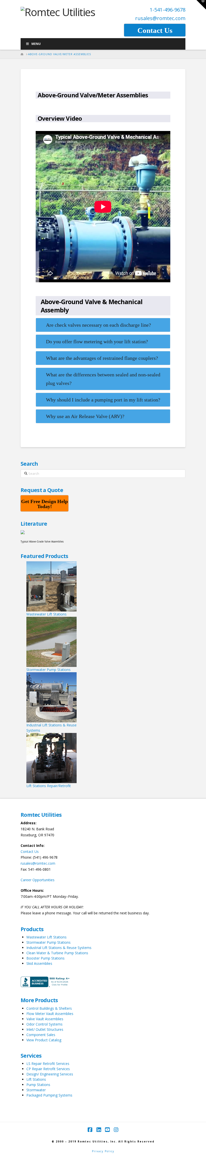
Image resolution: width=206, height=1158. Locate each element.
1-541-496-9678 (167, 9)
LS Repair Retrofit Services (47, 1063)
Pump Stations (38, 1084)
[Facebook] (90, 1129)
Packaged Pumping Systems (49, 1095)
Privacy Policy (103, 1151)
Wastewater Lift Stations (46, 937)
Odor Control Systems (44, 1024)
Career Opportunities (38, 879)
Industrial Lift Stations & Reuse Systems (58, 947)
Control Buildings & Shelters (49, 1008)
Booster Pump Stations (45, 958)
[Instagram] (116, 1129)
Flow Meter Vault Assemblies (49, 1013)
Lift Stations (36, 1079)
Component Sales (40, 1034)
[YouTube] (107, 1129)
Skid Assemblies (39, 963)
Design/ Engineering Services (49, 1074)
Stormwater (36, 1089)
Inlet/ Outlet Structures (44, 1029)
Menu (36, 44)
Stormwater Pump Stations (48, 942)
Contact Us (30, 851)
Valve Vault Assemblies (44, 1018)
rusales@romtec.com (160, 18)
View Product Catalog (43, 1040)
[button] (201, 5)
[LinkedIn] (98, 1129)
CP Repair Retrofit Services (48, 1068)
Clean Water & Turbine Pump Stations (57, 952)
